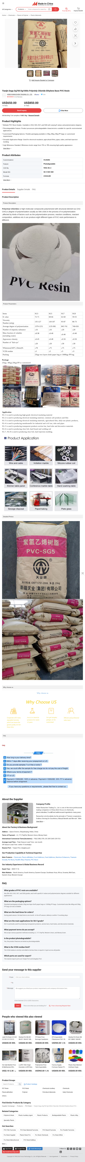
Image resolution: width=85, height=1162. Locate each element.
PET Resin (5, 1088)
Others (4, 1096)
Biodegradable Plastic (59, 1115)
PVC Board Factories (49, 1130)
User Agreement (53, 1156)
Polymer (27, 860)
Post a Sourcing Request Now (59, 1006)
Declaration (64, 1156)
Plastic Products (42, 1115)
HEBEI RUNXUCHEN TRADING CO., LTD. (19, 94)
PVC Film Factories (10, 1130)
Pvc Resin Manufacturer (11, 1140)
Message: (10, 988)
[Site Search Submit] (55, 9)
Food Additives (39, 857)
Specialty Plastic (9, 1120)
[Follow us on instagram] (74, 1149)
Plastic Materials (36, 15)
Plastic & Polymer (22, 15)
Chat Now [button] (64, 111)
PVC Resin (34, 860)
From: (11, 977)
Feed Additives (50, 857)
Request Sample (34, 115)
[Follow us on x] (71, 1149)
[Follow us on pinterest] (80, 1149)
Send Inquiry (22, 110)
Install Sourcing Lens (12, 1152)
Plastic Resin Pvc (25, 1135)
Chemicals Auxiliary (48, 1088)
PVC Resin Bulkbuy (30, 1140)
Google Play (20, 1149)
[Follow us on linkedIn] (61, 1152)
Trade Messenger (34, 1149)
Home (4, 15)
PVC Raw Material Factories (29, 1130)
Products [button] (21, 9)
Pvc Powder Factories (67, 1130)
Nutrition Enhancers (63, 857)
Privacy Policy (74, 1156)
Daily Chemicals (68, 1092)
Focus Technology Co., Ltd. (28, 1156)
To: (12, 983)
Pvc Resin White (58, 1135)
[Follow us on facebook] (68, 1149)
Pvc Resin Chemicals (41, 1135)
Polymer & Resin (9, 1115)
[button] (3, 3)
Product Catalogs (31, 1084)
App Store (7, 1149)
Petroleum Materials (48, 1092)
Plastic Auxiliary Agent (25, 1115)
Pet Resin (11, 860)
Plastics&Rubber (27, 857)
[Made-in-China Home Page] (42, 4)
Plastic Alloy (74, 1115)
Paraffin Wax (19, 860)
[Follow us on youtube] (77, 1149)
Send (17, 1006)
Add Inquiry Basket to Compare (43, 80)
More (4, 1144)
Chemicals (11, 15)
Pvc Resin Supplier (9, 1135)
